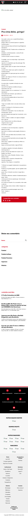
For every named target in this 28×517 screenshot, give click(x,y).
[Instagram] (19, 2)
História (3, 265)
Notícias (20, 460)
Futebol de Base (6, 254)
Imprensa (20, 490)
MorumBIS (20, 469)
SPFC (2, 2)
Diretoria (8, 473)
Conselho (8, 475)
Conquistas (7, 494)
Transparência (8, 482)
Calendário (7, 492)
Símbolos (8, 501)
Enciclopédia (8, 496)
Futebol (3, 29)
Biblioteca (7, 490)
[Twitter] (17, 2)
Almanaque (7, 488)
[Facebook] (15, 2)
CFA (20, 473)
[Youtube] (13, 2)
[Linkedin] (9, 200)
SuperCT (20, 471)
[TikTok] (21, 2)
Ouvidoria (8, 480)
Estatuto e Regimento (8, 478)
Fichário (8, 498)
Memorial (8, 503)
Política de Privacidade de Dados (14, 508)
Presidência (7, 471)
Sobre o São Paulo (7, 469)
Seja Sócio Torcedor (7, 463)
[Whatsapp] (7, 200)
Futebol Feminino (6, 258)
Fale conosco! (20, 488)
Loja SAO (8, 459)
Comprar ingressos (7, 461)
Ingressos (4, 261)
